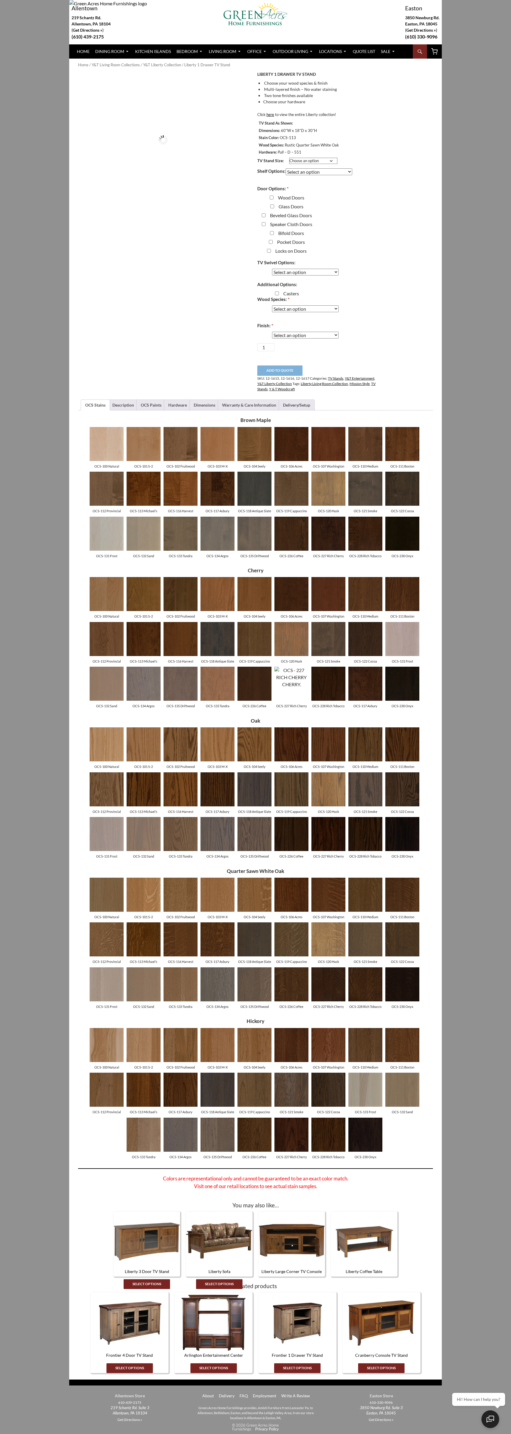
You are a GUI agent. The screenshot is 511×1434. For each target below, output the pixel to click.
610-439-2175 (129, 1402)
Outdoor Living (290, 51)
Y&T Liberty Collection (162, 64)
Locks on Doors (291, 251)
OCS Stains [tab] (95, 404)
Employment (264, 1395)
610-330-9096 (381, 1402)
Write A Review (295, 1395)
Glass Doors (291, 206)
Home (83, 51)
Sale (385, 51)
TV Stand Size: (270, 160)
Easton (413, 8)
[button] (238, 82)
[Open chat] (490, 1419)
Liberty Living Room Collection (324, 383)
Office (254, 51)
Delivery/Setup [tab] (296, 404)
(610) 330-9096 (421, 36)
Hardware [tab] (177, 404)
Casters (291, 293)
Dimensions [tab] (204, 404)
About (207, 1395)
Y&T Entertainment (359, 378)
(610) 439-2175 (88, 36)
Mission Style (360, 383)
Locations (330, 51)
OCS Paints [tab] (151, 404)
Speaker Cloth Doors (291, 224)
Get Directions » (421, 30)
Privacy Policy (267, 1429)
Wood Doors (291, 197)
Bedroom (187, 51)
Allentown (85, 8)
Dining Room (109, 51)
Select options (146, 1284)
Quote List (364, 51)
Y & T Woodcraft (282, 389)
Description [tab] (123, 404)
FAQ (244, 1395)
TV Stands (335, 378)
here (270, 114)
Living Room (222, 51)
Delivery (227, 1395)
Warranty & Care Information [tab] (249, 404)
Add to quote (279, 370)
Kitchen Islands (153, 51)
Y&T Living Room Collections (116, 64)
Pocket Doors (291, 242)
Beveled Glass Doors (291, 215)
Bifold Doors (291, 233)
